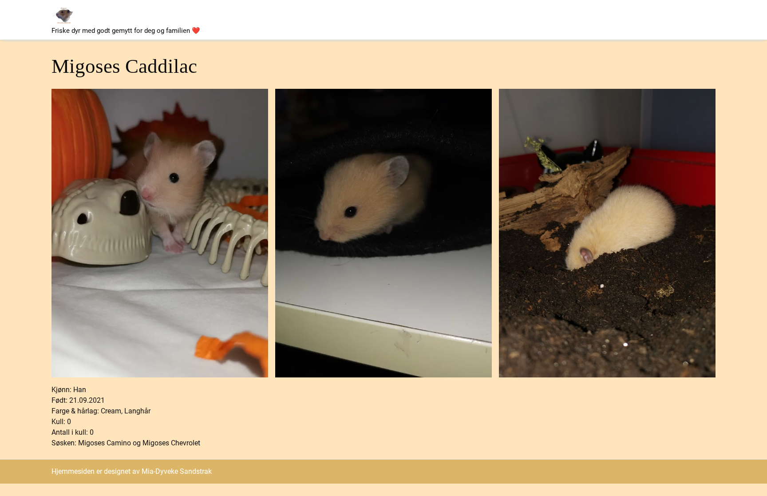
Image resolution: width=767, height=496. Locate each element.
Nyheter (292, 12)
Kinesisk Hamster (406, 12)
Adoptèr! (461, 12)
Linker (413, 27)
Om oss (252, 12)
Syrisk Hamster (340, 12)
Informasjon (505, 12)
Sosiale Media (366, 27)
